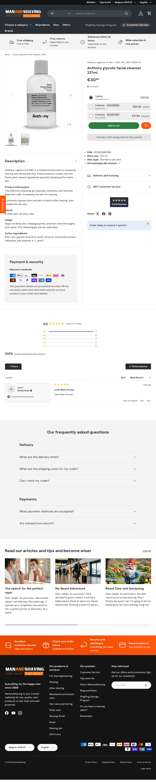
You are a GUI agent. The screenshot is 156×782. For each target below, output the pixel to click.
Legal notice (146, 768)
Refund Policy (126, 762)
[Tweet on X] (98, 214)
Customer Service (90, 672)
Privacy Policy (91, 762)
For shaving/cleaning (60, 676)
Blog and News (88, 690)
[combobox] (89, 13)
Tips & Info (105, 2)
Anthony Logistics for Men (100, 62)
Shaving (53, 682)
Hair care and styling (61, 704)
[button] (149, 13)
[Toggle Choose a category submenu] (30, 25)
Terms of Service (144, 762)
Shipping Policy (108, 762)
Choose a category (16, 24)
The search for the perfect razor (24, 591)
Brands (9, 30)
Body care (55, 710)
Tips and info (87, 678)
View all (146, 550)
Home (7, 54)
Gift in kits (55, 734)
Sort (123, 377)
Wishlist (91, 2)
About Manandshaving (92, 684)
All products (42, 24)
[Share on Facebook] (104, 214)
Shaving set (55, 728)
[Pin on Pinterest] (110, 214)
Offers (66, 24)
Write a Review (140, 367)
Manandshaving (18, 762)
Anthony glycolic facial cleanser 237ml (29, 54)
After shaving (56, 688)
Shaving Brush (57, 716)
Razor (52, 722)
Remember (86, 716)
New (56, 24)
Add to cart (114, 125)
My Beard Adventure (70, 588)
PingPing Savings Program (100, 25)
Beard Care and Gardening (125, 588)
